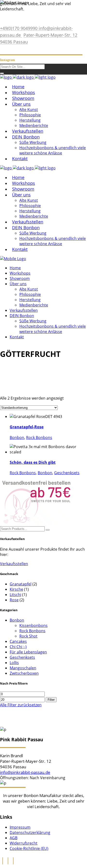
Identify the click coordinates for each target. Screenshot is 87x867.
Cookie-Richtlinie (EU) (29, 848)
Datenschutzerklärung (30, 832)
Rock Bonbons (39, 437)
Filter (51, 699)
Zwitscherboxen (24, 673)
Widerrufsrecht (23, 843)
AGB (13, 837)
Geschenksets (67, 472)
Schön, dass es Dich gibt (33, 462)
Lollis (14, 662)
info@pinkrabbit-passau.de (25, 772)
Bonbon (17, 437)
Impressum (20, 827)
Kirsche (16, 589)
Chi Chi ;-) (18, 646)
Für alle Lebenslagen (28, 652)
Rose (14, 600)
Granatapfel (20, 584)
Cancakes (18, 641)
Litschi (15, 594)
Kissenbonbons (33, 625)
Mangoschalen (23, 668)
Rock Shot (28, 636)
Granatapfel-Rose (27, 427)
